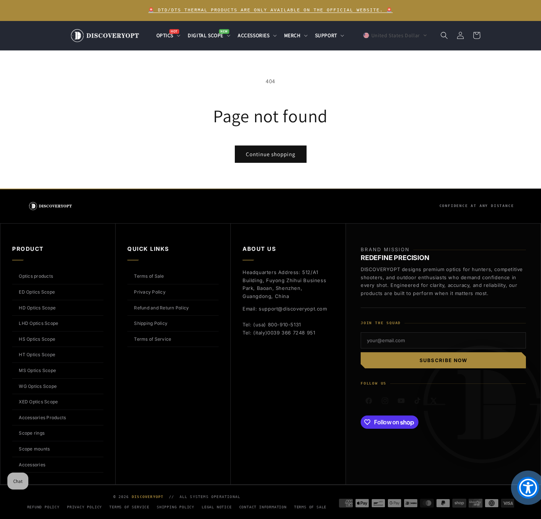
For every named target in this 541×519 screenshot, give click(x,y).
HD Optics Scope (37, 308)
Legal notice (217, 507)
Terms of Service (152, 339)
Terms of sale (310, 507)
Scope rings (32, 433)
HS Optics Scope (37, 339)
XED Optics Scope (38, 401)
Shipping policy (175, 507)
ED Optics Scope (37, 292)
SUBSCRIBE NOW (443, 360)
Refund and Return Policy (161, 308)
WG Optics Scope (38, 386)
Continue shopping (271, 154)
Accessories (32, 464)
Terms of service (129, 507)
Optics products (36, 276)
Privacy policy (84, 507)
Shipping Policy (150, 323)
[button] (168, 35)
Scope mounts (34, 449)
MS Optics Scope (37, 370)
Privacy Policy (149, 292)
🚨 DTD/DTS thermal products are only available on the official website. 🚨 (270, 10)
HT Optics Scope (37, 354)
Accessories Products (42, 417)
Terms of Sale (149, 276)
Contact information (263, 507)
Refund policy (43, 507)
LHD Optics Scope (38, 323)
